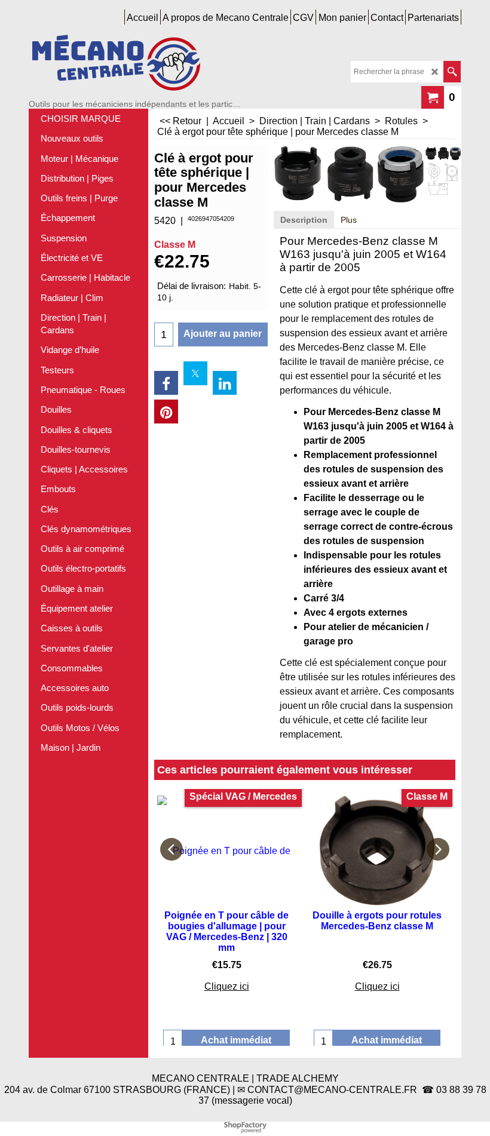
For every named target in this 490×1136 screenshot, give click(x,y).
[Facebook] (166, 383)
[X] (195, 373)
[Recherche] (452, 71)
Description (303, 220)
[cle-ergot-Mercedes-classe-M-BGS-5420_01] (443, 179)
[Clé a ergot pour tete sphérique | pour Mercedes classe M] (443, 153)
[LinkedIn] (225, 383)
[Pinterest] (166, 411)
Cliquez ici (226, 986)
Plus (349, 220)
